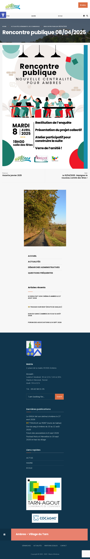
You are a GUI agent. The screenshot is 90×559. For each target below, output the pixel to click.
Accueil (32, 256)
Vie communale (34, 26)
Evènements (24, 26)
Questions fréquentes (40, 273)
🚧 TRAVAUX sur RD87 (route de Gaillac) (45, 307)
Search (59, 396)
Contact (63, 546)
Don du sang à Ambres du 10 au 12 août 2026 (44, 315)
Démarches (26, 546)
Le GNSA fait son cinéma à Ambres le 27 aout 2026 (44, 297)
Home (4, 26)
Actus (7, 16)
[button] (3, 15)
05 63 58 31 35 (37, 389)
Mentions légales (51, 546)
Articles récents (36, 287)
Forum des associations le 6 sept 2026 (45, 322)
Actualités (15, 26)
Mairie (33, 16)
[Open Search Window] (87, 16)
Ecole (60, 16)
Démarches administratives (44, 267)
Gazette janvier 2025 (12, 174)
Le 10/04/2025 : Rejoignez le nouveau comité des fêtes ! (75, 175)
